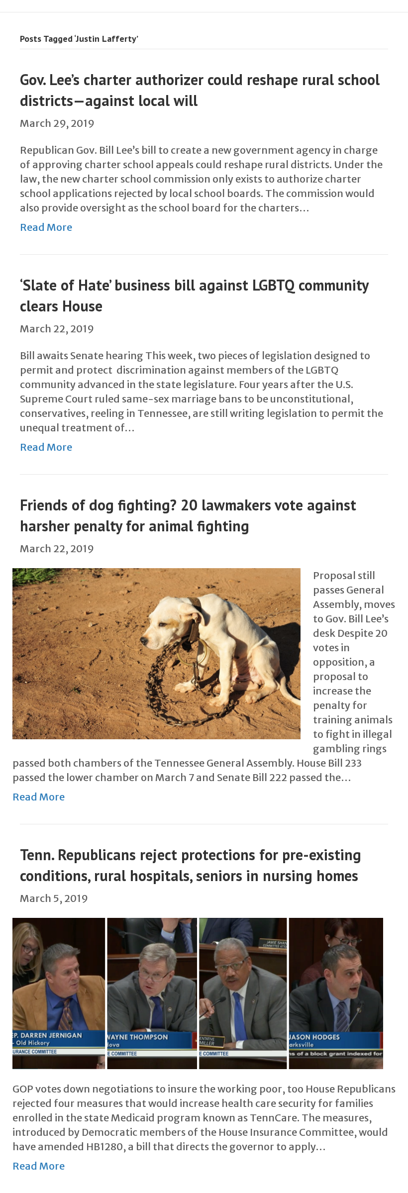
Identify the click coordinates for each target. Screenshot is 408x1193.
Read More (46, 227)
